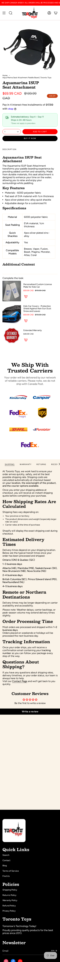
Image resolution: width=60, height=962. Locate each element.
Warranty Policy (9, 900)
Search (5, 855)
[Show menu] (4, 13)
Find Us (6, 876)
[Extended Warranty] (11, 336)
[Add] (25, 296)
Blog (4, 865)
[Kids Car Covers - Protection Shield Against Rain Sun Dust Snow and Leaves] (11, 314)
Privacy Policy (9, 911)
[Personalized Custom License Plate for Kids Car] (11, 291)
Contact (6, 860)
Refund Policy (9, 905)
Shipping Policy (9, 890)
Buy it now (30, 138)
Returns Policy (9, 895)
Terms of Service (10, 871)
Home (5, 75)
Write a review (30, 711)
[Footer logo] (14, 830)
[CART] (55, 13)
